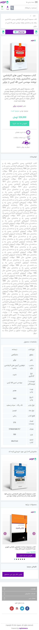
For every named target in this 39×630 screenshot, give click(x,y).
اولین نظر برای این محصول (13, 574)
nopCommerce (23, 628)
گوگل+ (12, 608)
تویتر (22, 608)
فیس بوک (27, 608)
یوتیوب (17, 608)
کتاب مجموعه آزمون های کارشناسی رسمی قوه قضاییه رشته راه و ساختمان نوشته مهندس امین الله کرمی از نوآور (20, 495)
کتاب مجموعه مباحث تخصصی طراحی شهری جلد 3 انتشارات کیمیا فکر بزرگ (20, 548)
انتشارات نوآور (17, 106)
